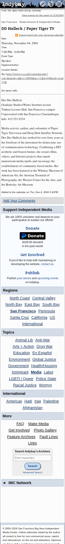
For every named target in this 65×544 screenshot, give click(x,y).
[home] (32, 4)
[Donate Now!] (32, 236)
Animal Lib (24, 340)
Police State (46, 379)
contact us (47, 264)
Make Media (38, 424)
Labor (48, 372)
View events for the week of (43, 15)
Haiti (28, 401)
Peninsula (46, 311)
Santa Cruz (19, 317)
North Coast (20, 298)
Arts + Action (23, 346)
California (39, 317)
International (32, 324)
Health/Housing (44, 366)
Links (32, 443)
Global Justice (44, 359)
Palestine (51, 401)
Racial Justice (25, 385)
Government (18, 366)
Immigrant (20, 372)
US (52, 317)
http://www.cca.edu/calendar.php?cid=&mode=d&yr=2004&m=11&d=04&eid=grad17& (32, 78)
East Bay (32, 304)
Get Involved (19, 430)
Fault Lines (49, 437)
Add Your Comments (19, 201)
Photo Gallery (45, 430)
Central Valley (43, 298)
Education (21, 353)
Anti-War (42, 340)
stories (24, 278)
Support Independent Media (27, 210)
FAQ (20, 424)
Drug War (45, 346)
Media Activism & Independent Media (40, 22)
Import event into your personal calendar (41, 35)
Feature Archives (21, 437)
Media (36, 372)
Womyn (45, 385)
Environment (19, 359)
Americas (14, 401)
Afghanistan (32, 408)
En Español (42, 353)
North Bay (13, 304)
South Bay (51, 304)
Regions (10, 290)
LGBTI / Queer (21, 379)
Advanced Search (32, 472)
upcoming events (47, 278)
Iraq (37, 401)
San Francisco (9, 22)
